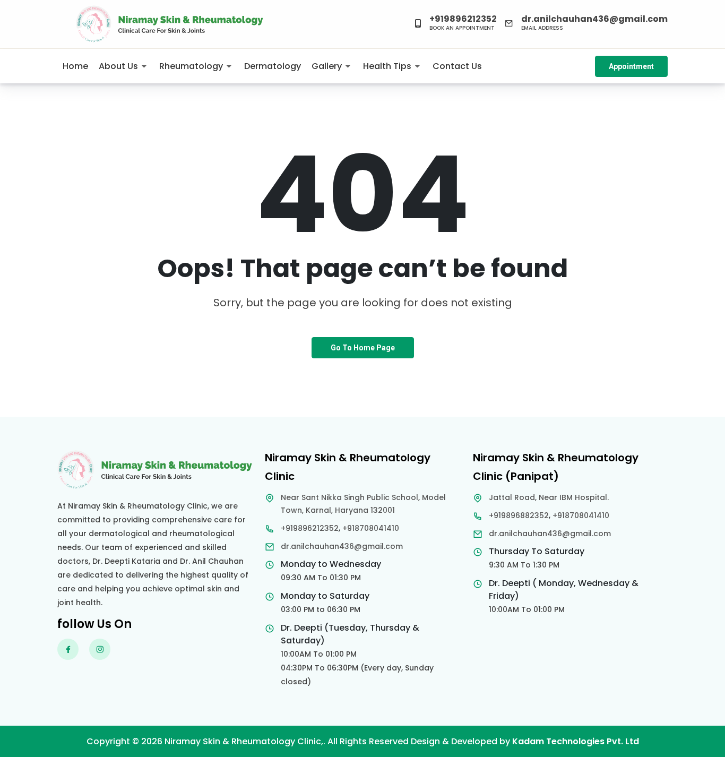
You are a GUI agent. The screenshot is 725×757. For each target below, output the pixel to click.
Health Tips (387, 66)
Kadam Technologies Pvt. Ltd (575, 741)
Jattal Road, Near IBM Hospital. (549, 497)
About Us (118, 66)
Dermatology (272, 66)
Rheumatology (191, 66)
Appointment (631, 66)
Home (75, 66)
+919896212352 (310, 528)
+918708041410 (370, 528)
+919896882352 (519, 515)
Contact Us (457, 66)
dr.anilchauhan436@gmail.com (342, 546)
